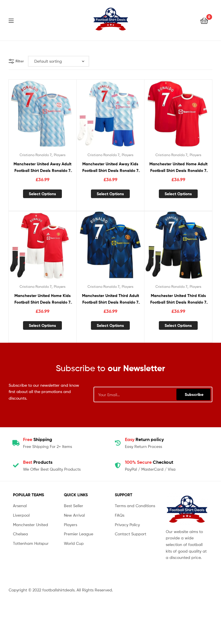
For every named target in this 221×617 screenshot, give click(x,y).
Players (60, 155)
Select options (42, 193)
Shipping (37, 439)
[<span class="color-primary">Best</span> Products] (16, 465)
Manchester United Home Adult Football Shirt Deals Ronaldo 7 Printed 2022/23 (178, 167)
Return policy (144, 439)
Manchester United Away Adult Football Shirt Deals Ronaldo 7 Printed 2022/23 (42, 167)
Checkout (149, 462)
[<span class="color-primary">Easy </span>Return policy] (118, 443)
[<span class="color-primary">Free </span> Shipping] (16, 443)
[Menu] (15, 20)
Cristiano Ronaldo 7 (36, 155)
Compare (42, 117)
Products (37, 462)
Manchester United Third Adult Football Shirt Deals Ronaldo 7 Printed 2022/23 (110, 299)
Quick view (56, 117)
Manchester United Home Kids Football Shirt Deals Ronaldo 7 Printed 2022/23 (42, 299)
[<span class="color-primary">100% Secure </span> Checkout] (118, 465)
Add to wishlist (28, 117)
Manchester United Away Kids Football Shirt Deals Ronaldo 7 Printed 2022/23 (110, 167)
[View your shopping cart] (204, 20)
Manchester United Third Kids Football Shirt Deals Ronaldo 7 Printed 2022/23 (178, 299)
